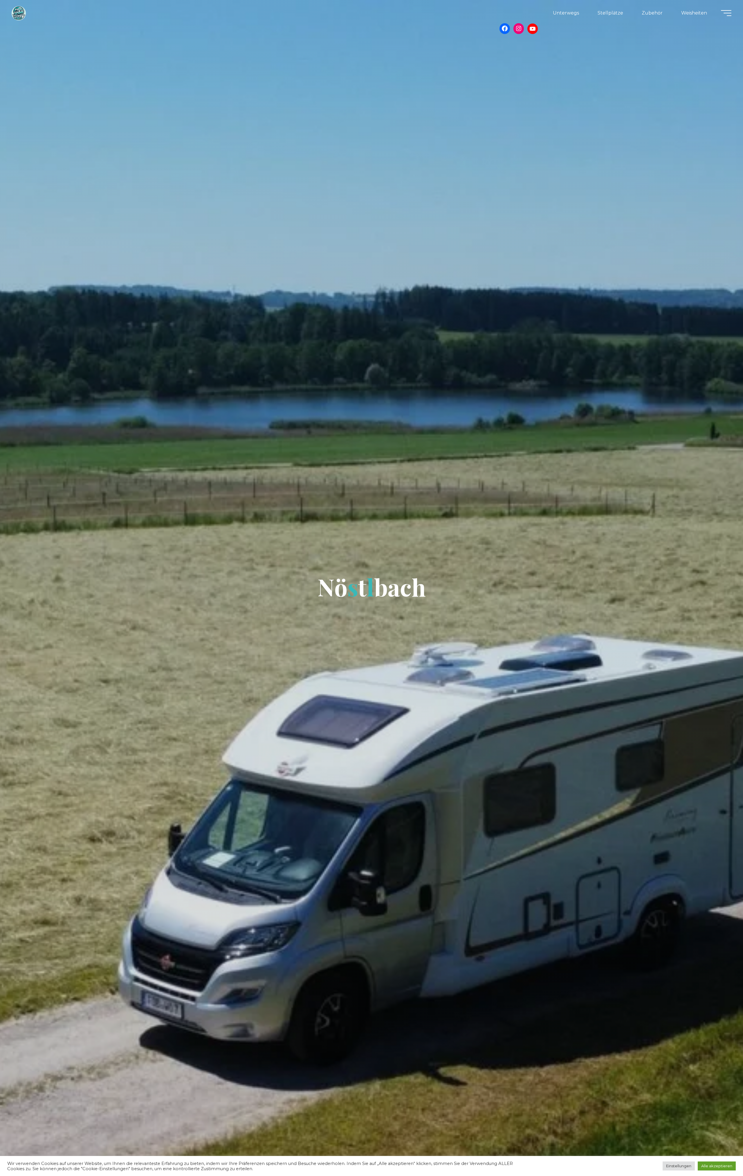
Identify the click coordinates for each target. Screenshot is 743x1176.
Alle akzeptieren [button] (716, 1166)
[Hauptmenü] (726, 13)
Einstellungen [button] (678, 1166)
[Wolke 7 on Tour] (19, 13)
